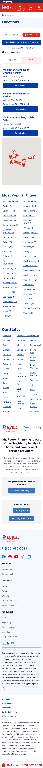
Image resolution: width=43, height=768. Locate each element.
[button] (33, 157)
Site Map (6, 632)
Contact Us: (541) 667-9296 (16, 80)
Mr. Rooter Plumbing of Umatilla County (16, 71)
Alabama (7, 335)
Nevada (20, 369)
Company (7, 580)
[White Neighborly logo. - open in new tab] (8, 1)
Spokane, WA (29, 289)
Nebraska (21, 364)
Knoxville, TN (9, 292)
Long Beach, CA (10, 301)
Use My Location (33, 35)
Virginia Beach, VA (31, 308)
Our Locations (8, 627)
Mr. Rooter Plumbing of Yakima (16, 95)
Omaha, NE (28, 228)
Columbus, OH (9, 237)
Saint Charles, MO (31, 261)
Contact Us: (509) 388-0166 (16, 104)
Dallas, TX (7, 242)
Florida (6, 369)
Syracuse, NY (29, 294)
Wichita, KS (28, 313)
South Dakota (33, 374)
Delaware (7, 364)
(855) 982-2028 (16, 548)
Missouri (20, 354)
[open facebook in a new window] (4, 558)
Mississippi (21, 350)
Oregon (33, 340)
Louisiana (7, 406)
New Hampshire (21, 374)
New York (21, 396)
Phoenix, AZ (28, 237)
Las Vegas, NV (9, 297)
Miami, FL (7, 316)
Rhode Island (33, 358)
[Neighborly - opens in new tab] (32, 428)
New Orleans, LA (30, 211)
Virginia (33, 394)
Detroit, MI (7, 251)
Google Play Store (23, 518)
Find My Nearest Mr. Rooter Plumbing (21, 42)
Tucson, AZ (28, 299)
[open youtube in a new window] (16, 558)
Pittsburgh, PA (29, 242)
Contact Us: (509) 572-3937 (16, 128)
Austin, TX (7, 206)
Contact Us (7, 591)
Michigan (21, 340)
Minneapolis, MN (30, 206)
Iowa (5, 392)
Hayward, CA (9, 278)
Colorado (7, 354)
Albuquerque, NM (11, 201)
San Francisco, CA (31, 270)
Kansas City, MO (10, 287)
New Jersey (20, 382)
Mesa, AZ (7, 311)
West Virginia (33, 405)
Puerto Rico (33, 351)
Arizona (6, 340)
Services (6, 563)
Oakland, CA (29, 215)
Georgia (6, 373)
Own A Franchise (9, 600)
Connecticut (8, 359)
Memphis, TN (9, 306)
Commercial (7, 574)
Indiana (6, 387)
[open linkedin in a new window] (29, 558)
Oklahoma (34, 335)
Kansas (6, 397)
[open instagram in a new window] (22, 558)
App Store (23, 510)
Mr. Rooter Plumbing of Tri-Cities (18, 119)
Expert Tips (7, 622)
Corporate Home (9, 636)
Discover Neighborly (20, 490)
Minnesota (21, 345)
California (7, 350)
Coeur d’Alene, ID (10, 225)
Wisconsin (34, 411)
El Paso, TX (8, 256)
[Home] (3, 15)
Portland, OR (29, 247)
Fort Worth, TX (9, 273)
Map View (12, 60)
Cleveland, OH (9, 220)
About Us (6, 586)
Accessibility (7, 708)
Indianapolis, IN (10, 282)
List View (31, 60)
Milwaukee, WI (29, 201)
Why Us (5, 596)
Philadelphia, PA (30, 232)
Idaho (5, 378)
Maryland (7, 411)
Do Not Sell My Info (9, 712)
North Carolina (20, 402)
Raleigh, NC (28, 251)
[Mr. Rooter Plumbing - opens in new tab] (10, 428)
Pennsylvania (36, 345)
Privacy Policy (7, 703)
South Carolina (34, 366)
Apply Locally (8, 605)
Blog (4, 618)
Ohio (19, 408)
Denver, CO (8, 247)
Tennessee (35, 380)
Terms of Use (7, 699)
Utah (32, 389)
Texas (32, 385)
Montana (20, 359)
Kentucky (7, 402)
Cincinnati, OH (9, 215)
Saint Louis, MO (30, 265)
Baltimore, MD (9, 211)
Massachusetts (23, 335)
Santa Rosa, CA (30, 280)
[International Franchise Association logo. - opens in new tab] (6, 643)
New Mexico (20, 390)
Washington (35, 399)
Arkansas (7, 345)
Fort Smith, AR (9, 268)
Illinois (5, 383)
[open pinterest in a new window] (10, 558)
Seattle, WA (28, 284)
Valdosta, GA (29, 303)
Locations (10, 15)
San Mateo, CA (30, 275)
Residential (7, 569)
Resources (7, 612)
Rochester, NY (29, 256)
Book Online (20, 85)
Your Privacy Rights (14, 716)
